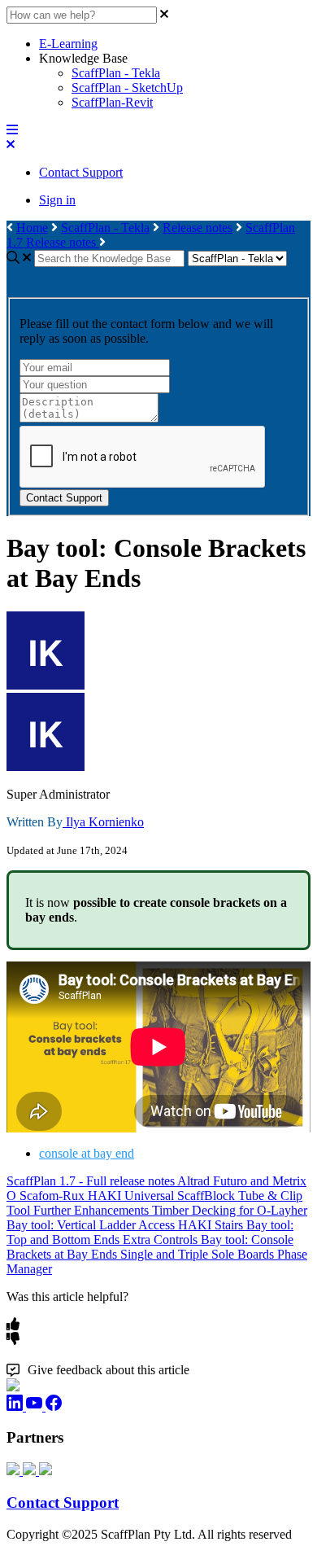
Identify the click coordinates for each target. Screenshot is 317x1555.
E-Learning (68, 43)
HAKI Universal (132, 1195)
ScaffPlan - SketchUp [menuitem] (127, 87)
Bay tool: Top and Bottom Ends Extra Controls (150, 1232)
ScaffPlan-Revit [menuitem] (112, 102)
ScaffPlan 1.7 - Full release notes (92, 1181)
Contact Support (81, 172)
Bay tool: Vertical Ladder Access (92, 1225)
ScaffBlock (207, 1195)
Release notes (197, 227)
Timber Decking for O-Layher (229, 1210)
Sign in (57, 200)
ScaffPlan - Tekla (105, 227)
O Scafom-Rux (47, 1195)
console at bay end (86, 1153)
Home (32, 227)
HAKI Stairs (212, 1225)
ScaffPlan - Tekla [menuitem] (116, 73)
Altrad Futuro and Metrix (241, 1181)
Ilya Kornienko (103, 822)
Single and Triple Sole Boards (198, 1254)
